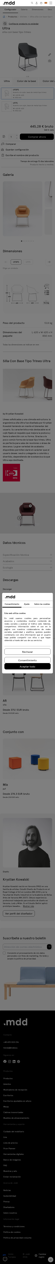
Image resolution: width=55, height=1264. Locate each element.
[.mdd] (9, 3)
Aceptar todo (27, 666)
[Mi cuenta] (36, 3)
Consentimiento (27, 660)
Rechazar (27, 651)
